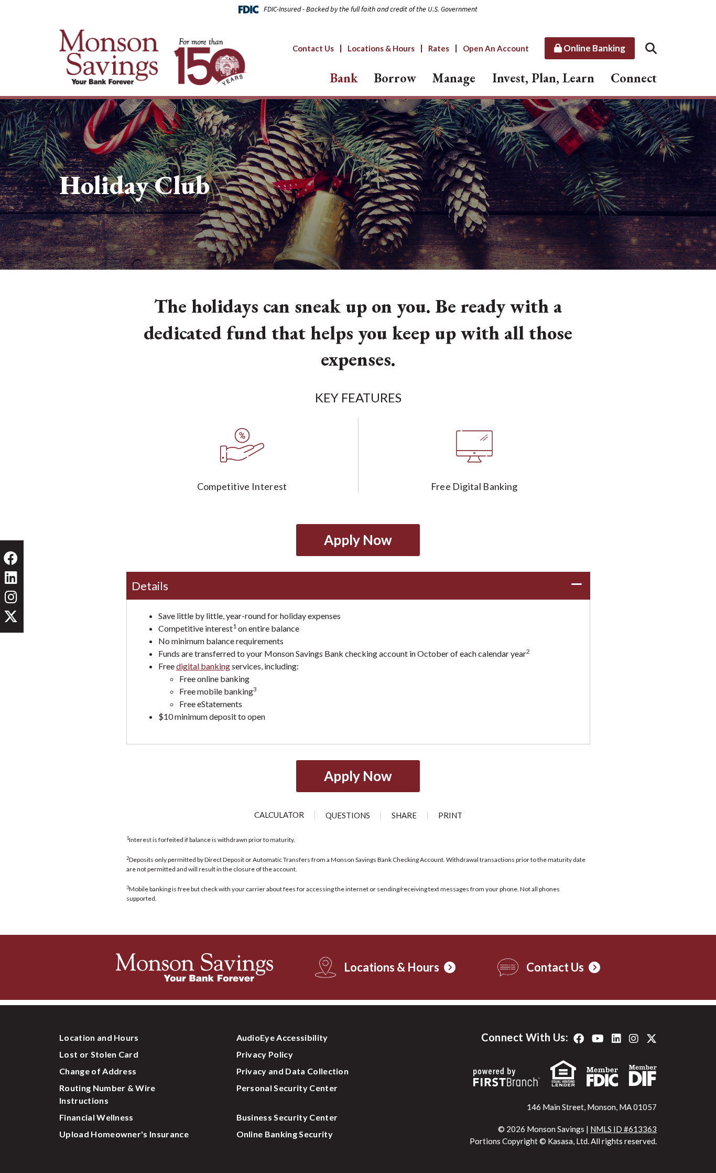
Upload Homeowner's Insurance (124, 1134)
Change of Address (97, 1071)
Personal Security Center (287, 1088)
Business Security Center (287, 1117)
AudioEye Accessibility (282, 1037)
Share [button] (404, 815)
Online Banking (593, 48)
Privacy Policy (264, 1054)
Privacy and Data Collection (292, 1071)
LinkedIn (616, 1038)
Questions (348, 815)
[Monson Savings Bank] (153, 56)
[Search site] (651, 48)
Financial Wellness (96, 1117)
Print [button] (450, 815)
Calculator (279, 815)
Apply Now (358, 539)
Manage (453, 78)
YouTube (598, 1038)
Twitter (651, 1038)
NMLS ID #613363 (623, 1129)
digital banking (203, 666)
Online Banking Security (284, 1134)
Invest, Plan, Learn (543, 78)
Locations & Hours (381, 48)
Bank (343, 78)
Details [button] (150, 586)
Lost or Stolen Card (98, 1054)
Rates (438, 48)
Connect (634, 78)
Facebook (578, 1038)
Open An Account (496, 48)
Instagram (633, 1038)
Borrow (395, 78)
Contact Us (313, 48)
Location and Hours (99, 1037)
